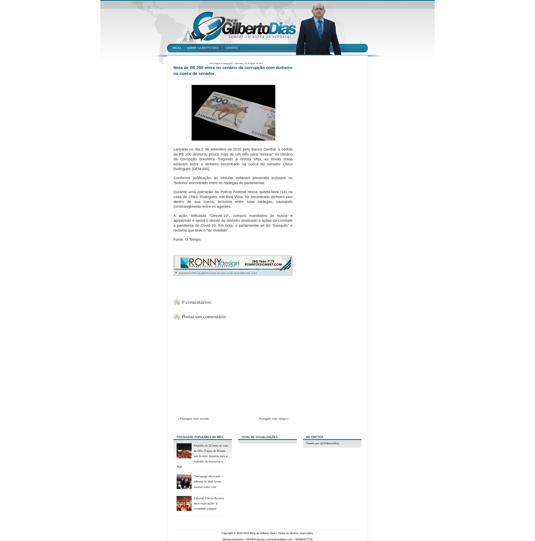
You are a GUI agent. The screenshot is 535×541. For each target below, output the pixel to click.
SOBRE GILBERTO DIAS (203, 47)
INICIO (176, 47)
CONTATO (231, 47)
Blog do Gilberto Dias (263, 533)
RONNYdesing (255, 539)
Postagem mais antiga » (273, 418)
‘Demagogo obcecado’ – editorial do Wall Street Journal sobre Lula (208, 481)
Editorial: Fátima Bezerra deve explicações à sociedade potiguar (209, 503)
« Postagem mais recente (193, 418)
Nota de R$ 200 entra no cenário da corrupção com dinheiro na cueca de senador (232, 70)
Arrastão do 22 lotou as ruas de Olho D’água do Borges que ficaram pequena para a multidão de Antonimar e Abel (202, 456)
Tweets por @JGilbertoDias (322, 443)
